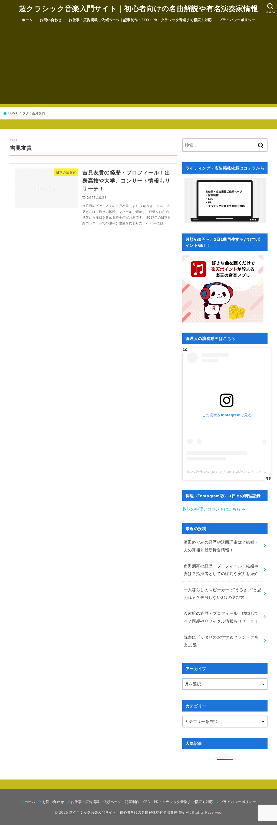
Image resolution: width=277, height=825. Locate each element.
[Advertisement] (138, 66)
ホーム (27, 19)
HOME (13, 113)
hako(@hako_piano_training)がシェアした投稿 (228, 471)
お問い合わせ (51, 19)
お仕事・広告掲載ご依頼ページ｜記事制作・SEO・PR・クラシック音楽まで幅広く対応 (140, 19)
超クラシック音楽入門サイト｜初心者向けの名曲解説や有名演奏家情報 (138, 8)
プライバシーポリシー (237, 19)
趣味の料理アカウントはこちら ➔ (213, 509)
